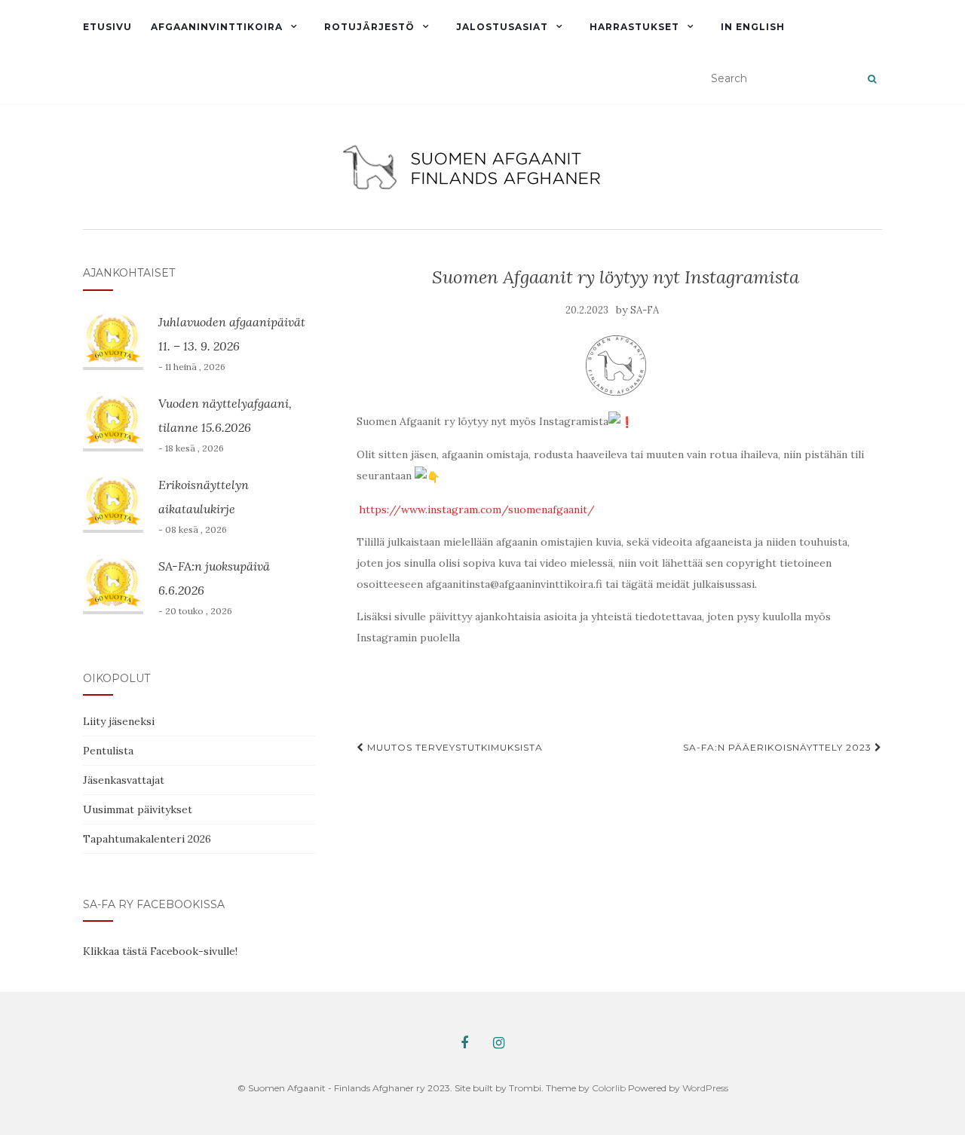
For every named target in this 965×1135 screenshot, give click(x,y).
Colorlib (609, 1088)
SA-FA (644, 310)
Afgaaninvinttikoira (217, 26)
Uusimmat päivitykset (137, 809)
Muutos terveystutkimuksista (453, 747)
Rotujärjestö (369, 26)
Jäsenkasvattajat (123, 780)
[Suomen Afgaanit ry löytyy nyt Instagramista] (616, 365)
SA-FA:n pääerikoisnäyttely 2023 (779, 747)
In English (753, 26)
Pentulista (108, 750)
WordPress (705, 1088)
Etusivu (107, 26)
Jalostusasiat (502, 26)
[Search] (872, 79)
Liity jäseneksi (119, 721)
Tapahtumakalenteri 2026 (147, 839)
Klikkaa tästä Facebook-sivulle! (160, 951)
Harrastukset (634, 26)
